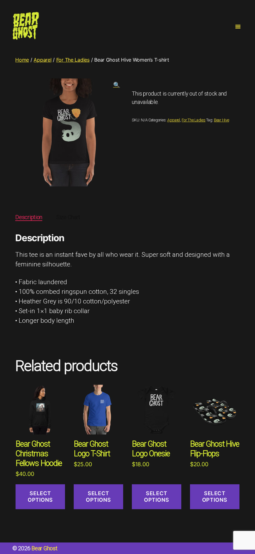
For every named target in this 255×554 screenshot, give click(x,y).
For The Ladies (73, 60)
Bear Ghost (44, 548)
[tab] (28, 217)
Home (22, 60)
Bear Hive (221, 120)
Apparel (42, 60)
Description (28, 217)
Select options (40, 496)
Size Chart (68, 217)
